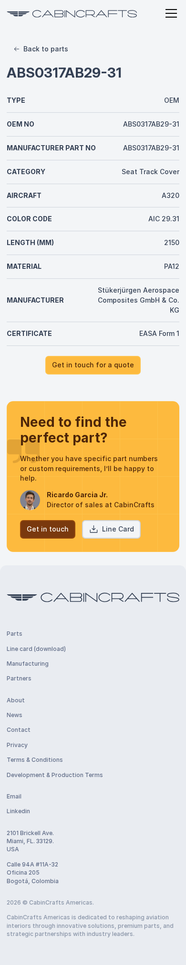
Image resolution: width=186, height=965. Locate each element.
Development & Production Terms (55, 774)
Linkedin (18, 811)
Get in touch (48, 529)
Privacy (17, 744)
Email (14, 796)
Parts (14, 633)
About (16, 700)
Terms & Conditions (35, 759)
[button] (169, 13)
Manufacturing (28, 663)
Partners (19, 678)
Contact (19, 729)
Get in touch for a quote (93, 365)
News (14, 715)
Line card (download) (36, 648)
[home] (72, 13)
